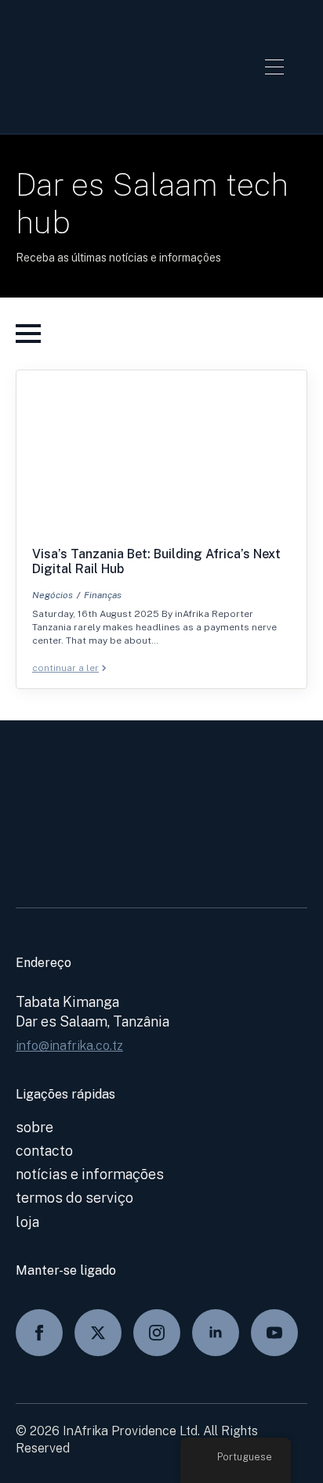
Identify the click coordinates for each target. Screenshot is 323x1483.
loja (27, 1222)
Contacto (44, 1150)
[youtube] (274, 1332)
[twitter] (98, 1332)
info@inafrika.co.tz (69, 1045)
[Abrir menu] (274, 66)
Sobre (34, 1127)
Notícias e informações (90, 1174)
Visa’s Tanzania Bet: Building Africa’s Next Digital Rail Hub (156, 561)
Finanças (103, 595)
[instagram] (156, 1332)
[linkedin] (215, 1332)
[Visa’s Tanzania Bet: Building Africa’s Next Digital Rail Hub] (161, 459)
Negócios (52, 595)
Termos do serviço (74, 1197)
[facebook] (39, 1332)
